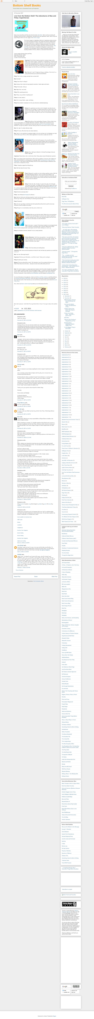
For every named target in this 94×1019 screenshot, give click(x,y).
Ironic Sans (64, 664)
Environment (65, 441)
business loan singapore (22, 530)
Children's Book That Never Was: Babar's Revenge (69, 310)
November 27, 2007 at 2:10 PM (24, 400)
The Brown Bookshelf (67, 734)
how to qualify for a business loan (24, 517)
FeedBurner (74, 188)
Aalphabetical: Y (65, 417)
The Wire (64, 509)
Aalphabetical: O (65, 398)
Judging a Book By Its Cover (68, 462)
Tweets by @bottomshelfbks (68, 67)
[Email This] (24, 308)
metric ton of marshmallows (45, 124)
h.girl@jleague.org (50, 273)
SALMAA (19, 554)
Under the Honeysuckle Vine (68, 759)
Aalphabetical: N (65, 395)
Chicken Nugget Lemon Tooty (69, 792)
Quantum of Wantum (66, 853)
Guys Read (64, 543)
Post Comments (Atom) (39, 581)
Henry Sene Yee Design (67, 655)
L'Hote (63, 843)
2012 (64, 286)
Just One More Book (66, 669)
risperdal (19, 505)
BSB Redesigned (66, 434)
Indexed (64, 662)
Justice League (36, 37)
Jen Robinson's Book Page (68, 667)
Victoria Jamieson (66, 819)
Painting (64, 495)
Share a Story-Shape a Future (69, 719)
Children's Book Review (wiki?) (69, 538)
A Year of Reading (66, 572)
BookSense (64, 533)
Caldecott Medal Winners (68, 536)
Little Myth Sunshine (66, 470)
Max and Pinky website (42, 277)
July (66, 337)
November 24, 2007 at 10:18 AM (24, 320)
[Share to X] (27, 308)
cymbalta (40, 504)
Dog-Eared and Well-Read (68, 635)
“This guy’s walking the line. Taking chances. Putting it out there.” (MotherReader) (70, 248)
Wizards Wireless (66, 771)
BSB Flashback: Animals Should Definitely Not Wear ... (70, 301)
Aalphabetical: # (65, 362)
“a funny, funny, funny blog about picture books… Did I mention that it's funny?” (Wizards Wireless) (70, 266)
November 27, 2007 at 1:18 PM (24, 361)
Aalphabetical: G (65, 378)
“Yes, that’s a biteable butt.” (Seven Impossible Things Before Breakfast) (70, 270)
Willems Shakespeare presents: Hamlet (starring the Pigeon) (73, 144)
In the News (64, 455)
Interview (64, 458)
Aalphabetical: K (65, 388)
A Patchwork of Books (67, 569)
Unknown (19, 364)
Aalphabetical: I (65, 383)
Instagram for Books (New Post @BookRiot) (73, 84)
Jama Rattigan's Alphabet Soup (69, 794)
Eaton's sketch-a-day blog (26, 283)
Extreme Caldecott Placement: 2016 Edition (73, 112)
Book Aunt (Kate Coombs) (68, 785)
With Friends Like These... (68, 521)
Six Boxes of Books (66, 724)
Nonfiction (64, 485)
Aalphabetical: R (65, 402)
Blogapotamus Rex (66, 589)
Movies (63, 480)
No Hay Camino (65, 848)
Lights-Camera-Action (67, 467)
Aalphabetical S (65, 359)
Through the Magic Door (67, 555)
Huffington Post (65, 199)
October (67, 331)
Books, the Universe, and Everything (70, 617)
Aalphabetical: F (65, 376)
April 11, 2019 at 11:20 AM (23, 551)
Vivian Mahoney (21, 402)
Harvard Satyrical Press (67, 836)
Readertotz (64, 709)
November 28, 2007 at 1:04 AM (24, 406)
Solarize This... (65, 855)
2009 (64, 290)
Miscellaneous (65, 478)
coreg (29, 504)
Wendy (63, 764)
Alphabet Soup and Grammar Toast (70, 419)
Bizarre (63, 424)
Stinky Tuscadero (66, 731)
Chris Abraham (65, 831)
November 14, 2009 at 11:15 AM (24, 437)
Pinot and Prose (65, 699)
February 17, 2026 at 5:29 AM (23, 567)
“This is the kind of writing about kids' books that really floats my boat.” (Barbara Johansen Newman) (70, 261)
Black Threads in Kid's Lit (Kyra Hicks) (70, 783)
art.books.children (66, 581)
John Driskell (20, 545)
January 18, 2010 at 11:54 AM (23, 507)
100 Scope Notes (66, 562)
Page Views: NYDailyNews (68, 201)
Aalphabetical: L (65, 390)
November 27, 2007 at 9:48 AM (24, 351)
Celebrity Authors (66, 438)
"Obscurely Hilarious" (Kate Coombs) (70, 227)
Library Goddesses (66, 679)
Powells (63, 545)
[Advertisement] (68, 878)
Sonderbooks (65, 729)
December (67, 296)
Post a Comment (19, 570)
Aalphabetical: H (65, 381)
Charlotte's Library (66, 628)
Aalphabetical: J (65, 386)
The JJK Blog (65, 817)
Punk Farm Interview (66, 500)
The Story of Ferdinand (73, 122)
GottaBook (64, 650)
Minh (18, 334)
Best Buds (40, 35)
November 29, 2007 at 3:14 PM (24, 428)
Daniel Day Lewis (52, 186)
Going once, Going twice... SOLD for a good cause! (69, 314)
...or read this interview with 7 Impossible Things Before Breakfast (70, 868)
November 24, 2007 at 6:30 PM (24, 332)
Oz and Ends (65, 688)
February (67, 347)
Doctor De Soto (71, 74)
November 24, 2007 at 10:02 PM (24, 345)
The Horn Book (65, 552)
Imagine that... (65, 453)
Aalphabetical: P (65, 400)
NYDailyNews (65, 488)
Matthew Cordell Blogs (67, 796)
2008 (64, 292)
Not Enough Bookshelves (68, 686)
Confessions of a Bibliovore (68, 631)
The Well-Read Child (66, 752)
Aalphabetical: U (65, 410)
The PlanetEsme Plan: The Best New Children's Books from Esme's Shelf (70, 747)
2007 (64, 294)
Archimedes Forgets (66, 579)
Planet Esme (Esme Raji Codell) (69, 804)
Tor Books (64, 757)
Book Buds (64, 593)
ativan (49, 504)
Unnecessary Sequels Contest (69, 514)
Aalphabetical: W (66, 414)
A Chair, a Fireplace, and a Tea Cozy (70, 565)
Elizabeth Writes (65, 638)
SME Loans (19, 519)
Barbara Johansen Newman (70, 911)
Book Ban (66, 317)
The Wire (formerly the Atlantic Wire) (70, 203)
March (66, 345)
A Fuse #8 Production (67, 567)
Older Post (54, 576)
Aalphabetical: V (65, 412)
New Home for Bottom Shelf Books (70, 103)
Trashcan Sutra (65, 860)
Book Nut (64, 608)
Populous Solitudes (66, 850)
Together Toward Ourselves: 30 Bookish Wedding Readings (73, 165)
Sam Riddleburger (66, 812)
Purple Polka (65, 704)
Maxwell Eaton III (66, 801)
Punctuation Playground (67, 701)
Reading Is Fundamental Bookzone (70, 548)
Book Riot (64, 196)
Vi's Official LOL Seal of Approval (69, 516)
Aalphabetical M (65, 357)
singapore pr (20, 527)
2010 (64, 288)
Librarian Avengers (66, 676)
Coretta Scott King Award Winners (70, 540)
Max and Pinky (65, 799)
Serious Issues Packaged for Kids (69, 504)
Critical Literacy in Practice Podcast (70, 633)
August (66, 335)
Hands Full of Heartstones (68, 834)
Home (36, 576)
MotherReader (65, 683)
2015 (64, 280)
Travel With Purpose (66, 862)
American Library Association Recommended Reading (68, 530)
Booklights (64, 610)
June (66, 339)
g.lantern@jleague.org (35, 273)
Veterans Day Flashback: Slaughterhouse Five (70, 320)
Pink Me (64, 697)
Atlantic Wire (65, 422)
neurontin (22, 504)
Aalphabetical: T (65, 407)
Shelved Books (65, 722)
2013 (64, 284)
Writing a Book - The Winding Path (70, 773)
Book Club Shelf (65, 596)
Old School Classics (66, 490)
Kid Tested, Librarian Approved (69, 671)
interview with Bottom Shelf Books (23, 278)
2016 (64, 278)
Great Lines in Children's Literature (70, 448)
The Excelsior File (66, 736)
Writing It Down (65, 776)
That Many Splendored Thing (68, 507)
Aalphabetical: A (65, 364)
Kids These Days (66, 465)
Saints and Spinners (66, 711)
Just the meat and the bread (68, 838)
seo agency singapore (45, 549)
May (66, 341)
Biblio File (64, 586)
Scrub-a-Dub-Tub (66, 713)
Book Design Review (66, 605)
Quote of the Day (66, 502)
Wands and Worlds (66, 761)
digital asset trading (21, 540)
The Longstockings (66, 741)
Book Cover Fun (65, 426)
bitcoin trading (20, 532)
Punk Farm (64, 806)
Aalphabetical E (65, 354)
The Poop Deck (65, 749)
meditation (19, 525)
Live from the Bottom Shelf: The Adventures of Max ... (70, 305)
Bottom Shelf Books (27, 5)
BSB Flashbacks (65, 431)
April (66, 343)
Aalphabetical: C (65, 369)
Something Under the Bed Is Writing (70, 727)
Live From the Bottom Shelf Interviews (33, 310)
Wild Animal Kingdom (67, 519)
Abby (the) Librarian (66, 577)
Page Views (64, 492)
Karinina (64, 841)
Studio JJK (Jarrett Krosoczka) (69, 814)
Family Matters (65, 443)
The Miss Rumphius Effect (68, 743)
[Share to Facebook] (29, 308)
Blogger (54, 1016)
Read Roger (64, 706)
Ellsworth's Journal (66, 640)
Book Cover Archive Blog (67, 598)
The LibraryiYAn (65, 738)
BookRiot (64, 429)
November (67, 298)
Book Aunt (64, 591)
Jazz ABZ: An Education (67, 460)
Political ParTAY (65, 497)
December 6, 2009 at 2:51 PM (23, 467)
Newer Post (17, 576)
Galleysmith (64, 647)
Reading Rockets (66, 550)
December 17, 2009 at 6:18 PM (24, 499)
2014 (64, 282)
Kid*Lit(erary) (65, 674)
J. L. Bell (19, 409)
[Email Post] (22, 308)
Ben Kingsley (26, 194)
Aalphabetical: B (65, 366)
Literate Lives (65, 681)
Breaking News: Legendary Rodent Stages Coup (69, 324)
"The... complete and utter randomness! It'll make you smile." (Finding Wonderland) (70, 256)
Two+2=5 (64, 511)
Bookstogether (65, 622)
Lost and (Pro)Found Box (68, 476)
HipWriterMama (65, 657)
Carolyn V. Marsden (66, 829)
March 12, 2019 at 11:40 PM (23, 542)
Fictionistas (64, 643)
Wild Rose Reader (66, 769)
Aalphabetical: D (65, 371)
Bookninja (64, 612)
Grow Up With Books (66, 652)
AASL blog (64, 574)
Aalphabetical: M (21, 310)
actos (45, 504)
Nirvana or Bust (65, 483)
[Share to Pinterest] (30, 308)
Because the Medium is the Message (70, 826)
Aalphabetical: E (65, 374)
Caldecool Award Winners (68, 436)
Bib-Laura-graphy (66, 584)
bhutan (18, 522)
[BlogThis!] (26, 308)
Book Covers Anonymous (68, 600)
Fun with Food (65, 446)
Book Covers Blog (66, 603)
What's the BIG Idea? (67, 766)
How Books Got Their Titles (68, 659)
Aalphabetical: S (65, 405)
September (67, 333)
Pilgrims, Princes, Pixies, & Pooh (69, 694)
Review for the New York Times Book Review (73, 154)
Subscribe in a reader (67, 889)
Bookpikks (64, 615)
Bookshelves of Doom (67, 620)
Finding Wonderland (66, 645)
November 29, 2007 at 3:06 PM (24, 414)
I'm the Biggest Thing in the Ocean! (69, 328)
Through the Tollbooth (67, 754)
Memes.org (64, 846)
